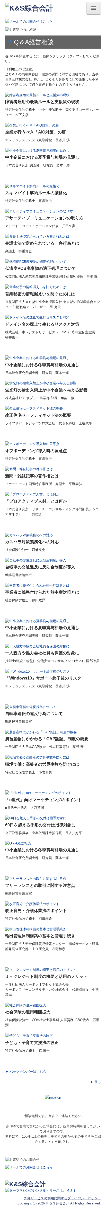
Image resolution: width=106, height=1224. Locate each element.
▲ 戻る (95, 1082)
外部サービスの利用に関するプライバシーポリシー (62, 1198)
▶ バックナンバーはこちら (25, 1072)
